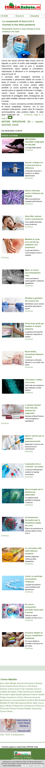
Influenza (27, 697)
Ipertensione (5, 700)
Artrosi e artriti (25, 685)
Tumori (3, 711)
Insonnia (36, 697)
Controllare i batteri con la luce (33, 381)
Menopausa (20, 702)
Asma (34, 685)
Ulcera (9, 711)
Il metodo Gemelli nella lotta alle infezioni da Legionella (33, 409)
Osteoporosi (29, 705)
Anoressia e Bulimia (33, 683)
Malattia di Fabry (7, 702)
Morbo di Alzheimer (14, 705)
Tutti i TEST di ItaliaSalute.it (12, 734)
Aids (7, 683)
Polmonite (4, 708)
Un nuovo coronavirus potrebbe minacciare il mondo (34, 608)
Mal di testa (40, 700)
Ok (24, 765)
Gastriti (41, 694)
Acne (2, 683)
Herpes (3, 697)
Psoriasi (20, 708)
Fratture (34, 694)
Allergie (13, 683)
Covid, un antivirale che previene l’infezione (33, 579)
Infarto (20, 697)
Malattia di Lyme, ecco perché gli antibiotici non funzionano (32, 243)
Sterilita (27, 708)
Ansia (2, 685)
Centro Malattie (9, 679)
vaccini (39, 121)
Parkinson (39, 705)
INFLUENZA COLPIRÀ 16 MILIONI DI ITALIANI (34, 142)
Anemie (20, 683)
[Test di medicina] (15, 731)
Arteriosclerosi (12, 685)
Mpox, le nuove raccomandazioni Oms (32, 273)
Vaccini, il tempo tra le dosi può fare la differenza (34, 165)
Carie (22, 688)
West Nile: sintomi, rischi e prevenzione (34, 217)
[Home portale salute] (22, 11)
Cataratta (29, 688)
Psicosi (13, 708)
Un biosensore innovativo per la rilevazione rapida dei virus (33, 521)
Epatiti (18, 694)
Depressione (28, 691)
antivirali (6, 124)
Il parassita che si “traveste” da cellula (34, 465)
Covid (15, 124)
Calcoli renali (13, 688)
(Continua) (29, 150)
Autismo (3, 688)
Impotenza (12, 697)
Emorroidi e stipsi (7, 694)
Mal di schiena (27, 700)
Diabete (38, 691)
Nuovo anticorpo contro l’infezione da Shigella (34, 193)
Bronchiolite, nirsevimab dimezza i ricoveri (34, 354)
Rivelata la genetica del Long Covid (33, 299)
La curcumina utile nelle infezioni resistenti (33, 551)
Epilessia (26, 694)
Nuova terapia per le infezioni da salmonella (34, 492)
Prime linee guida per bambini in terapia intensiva (34, 326)
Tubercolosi (36, 708)
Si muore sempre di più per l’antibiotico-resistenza (34, 635)
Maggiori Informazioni (35, 765)
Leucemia (16, 700)
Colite (19, 691)
